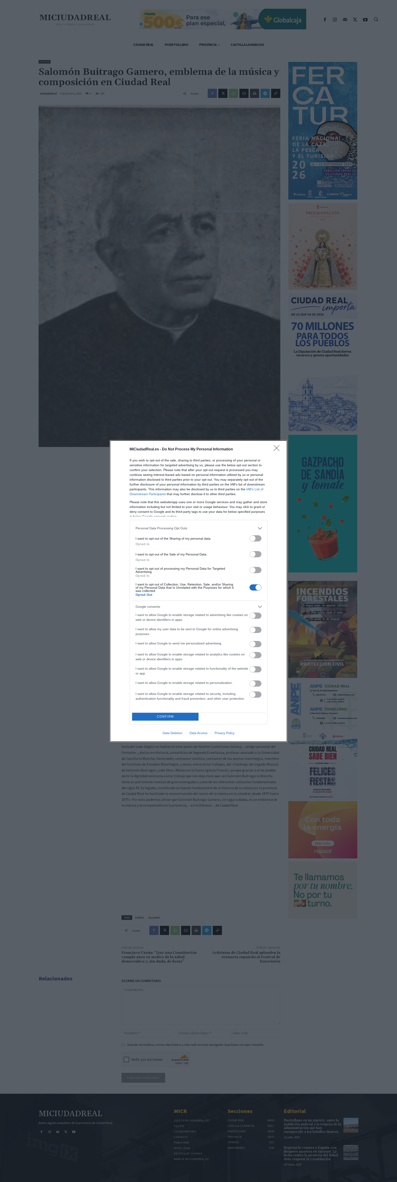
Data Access (198, 733)
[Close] (278, 449)
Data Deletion (172, 733)
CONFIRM (165, 716)
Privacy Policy (225, 733)
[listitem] (198, 528)
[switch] (255, 538)
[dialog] (198, 591)
